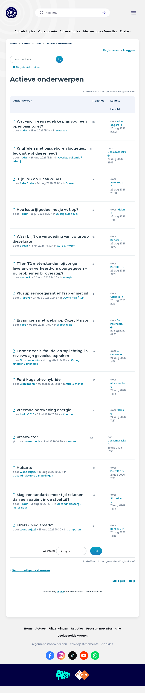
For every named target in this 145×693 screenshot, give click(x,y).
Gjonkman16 (28, 384)
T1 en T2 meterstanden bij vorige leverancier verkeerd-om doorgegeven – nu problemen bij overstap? (50, 268)
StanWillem (117, 498)
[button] (104, 12)
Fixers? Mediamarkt (35, 525)
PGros (120, 410)
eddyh (24, 245)
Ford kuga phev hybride (39, 379)
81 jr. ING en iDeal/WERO (39, 179)
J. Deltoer (114, 238)
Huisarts (24, 468)
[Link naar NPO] (82, 675)
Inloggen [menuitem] (129, 50)
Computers (74, 529)
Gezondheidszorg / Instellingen (33, 475)
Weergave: (49, 550)
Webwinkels (64, 325)
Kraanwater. (28, 437)
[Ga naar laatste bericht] (121, 125)
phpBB (60, 591)
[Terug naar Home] (11, 12)
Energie (67, 277)
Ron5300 (115, 267)
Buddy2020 (27, 414)
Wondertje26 (28, 472)
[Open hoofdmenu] (133, 12)
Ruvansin (25, 277)
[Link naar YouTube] (84, 655)
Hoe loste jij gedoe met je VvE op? (47, 209)
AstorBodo (27, 183)
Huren (72, 441)
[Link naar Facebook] (50, 655)
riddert (121, 209)
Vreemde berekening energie (44, 410)
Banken (70, 183)
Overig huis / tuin (67, 214)
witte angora (116, 123)
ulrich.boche (117, 383)
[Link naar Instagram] (61, 655)
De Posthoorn (116, 322)
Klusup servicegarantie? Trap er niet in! (52, 293)
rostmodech (32, 441)
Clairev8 (25, 297)
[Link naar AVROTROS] (63, 675)
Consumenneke (117, 152)
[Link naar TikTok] (72, 655)
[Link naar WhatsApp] (95, 655)
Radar (24, 130)
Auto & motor (66, 245)
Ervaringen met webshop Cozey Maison (53, 320)
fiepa (23, 325)
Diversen (61, 130)
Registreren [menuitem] (111, 50)
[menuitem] (118, 581)
